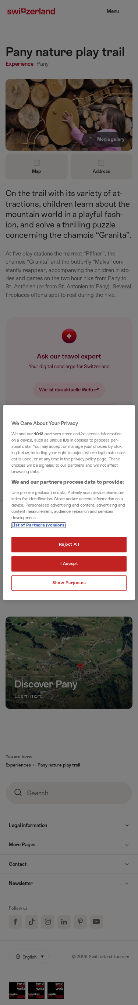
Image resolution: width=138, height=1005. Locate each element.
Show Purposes (69, 582)
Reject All (69, 544)
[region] (68, 502)
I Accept (69, 563)
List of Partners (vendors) (38, 525)
